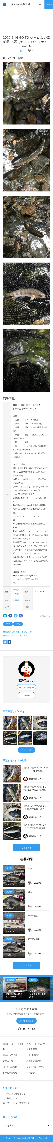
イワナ (7, 624)
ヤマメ (18, 624)
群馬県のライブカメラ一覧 (15, 635)
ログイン (40, 4)
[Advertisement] (26, 20)
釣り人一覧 (8, 1061)
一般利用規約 (32, 1055)
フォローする (28, 687)
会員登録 (48, 4)
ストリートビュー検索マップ (16, 1103)
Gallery (26, 695)
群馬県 (16, 600)
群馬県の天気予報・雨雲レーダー (18, 632)
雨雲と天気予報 (10, 1055)
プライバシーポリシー (36, 1067)
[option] (15, 988)
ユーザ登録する (26, 1021)
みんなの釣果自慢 (20, 4)
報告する (46, 616)
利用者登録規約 (33, 1061)
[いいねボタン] (29, 50)
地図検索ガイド (10, 1098)
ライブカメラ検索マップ (14, 1094)
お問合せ (30, 1073)
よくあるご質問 (10, 1067)
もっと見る (26, 750)
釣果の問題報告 (10, 1073)
